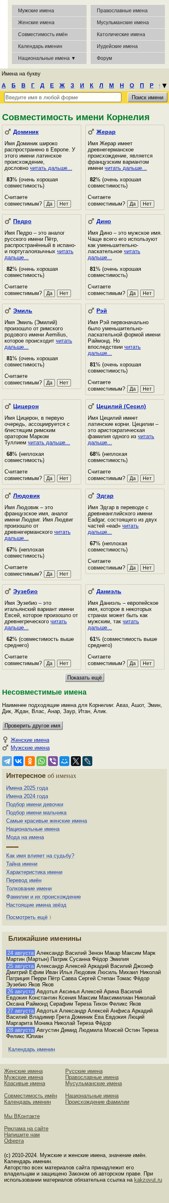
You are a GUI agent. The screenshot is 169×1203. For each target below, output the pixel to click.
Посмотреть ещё (27, 917)
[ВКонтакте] (18, 761)
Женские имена (36, 22)
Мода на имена (25, 837)
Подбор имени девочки (34, 804)
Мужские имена (36, 11)
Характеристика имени (34, 872)
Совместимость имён (30, 1096)
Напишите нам (22, 1135)
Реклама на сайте (26, 1128)
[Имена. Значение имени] (4, 34)
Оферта (14, 1141)
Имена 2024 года (27, 796)
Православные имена (122, 11)
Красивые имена (24, 1083)
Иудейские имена (117, 46)
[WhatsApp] (41, 761)
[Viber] (53, 761)
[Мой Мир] (64, 761)
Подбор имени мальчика (36, 813)
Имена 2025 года (27, 788)
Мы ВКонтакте (22, 1116)
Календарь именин (40, 46)
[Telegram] (7, 761)
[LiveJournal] (87, 761)
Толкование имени (29, 888)
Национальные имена (32, 829)
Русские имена (84, 1071)
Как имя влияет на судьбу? (40, 856)
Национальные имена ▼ (47, 58)
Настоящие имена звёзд (36, 905)
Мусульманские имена (123, 22)
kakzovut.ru (148, 1180)
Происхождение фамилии (97, 1102)
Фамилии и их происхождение (43, 897)
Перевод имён (23, 880)
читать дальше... (51, 168)
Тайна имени (21, 864)
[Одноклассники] (30, 761)
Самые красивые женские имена (46, 821)
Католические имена (121, 34)
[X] (76, 761)
